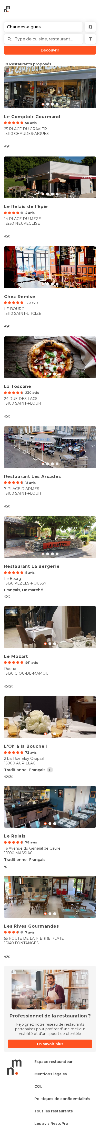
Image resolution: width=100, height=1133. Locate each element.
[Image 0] (43, 104)
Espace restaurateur (53, 1061)
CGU (38, 1086)
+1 (50, 770)
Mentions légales (50, 1074)
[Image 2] (52, 104)
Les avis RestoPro (51, 1123)
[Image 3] (57, 104)
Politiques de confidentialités (62, 1098)
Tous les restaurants (53, 1111)
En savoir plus (50, 1044)
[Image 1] (47, 104)
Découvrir (50, 50)
